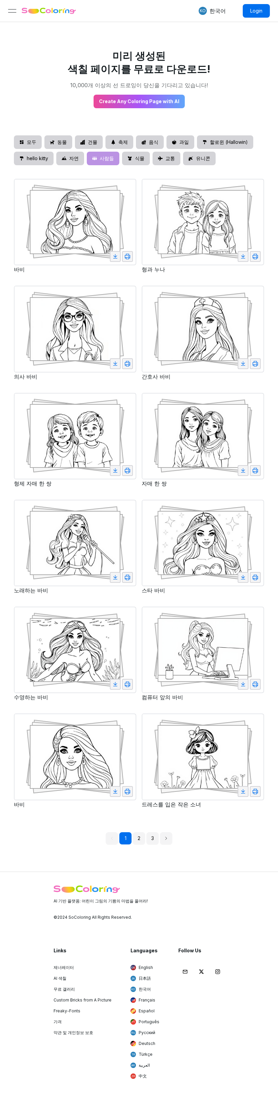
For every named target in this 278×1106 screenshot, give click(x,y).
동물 (62, 142)
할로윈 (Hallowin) (229, 142)
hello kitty (37, 158)
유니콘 (203, 158)
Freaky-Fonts (67, 1010)
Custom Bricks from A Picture (83, 1000)
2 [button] (139, 838)
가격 (58, 1021)
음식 (153, 142)
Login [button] (256, 11)
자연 (74, 158)
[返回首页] (49, 11)
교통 (170, 158)
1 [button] (125, 838)
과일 (184, 142)
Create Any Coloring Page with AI (139, 101)
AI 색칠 (60, 978)
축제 (123, 142)
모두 (31, 142)
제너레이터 (64, 967)
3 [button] (152, 838)
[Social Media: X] (201, 971)
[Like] (115, 256)
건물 (92, 142)
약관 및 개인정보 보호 (73, 1032)
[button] (203, 11)
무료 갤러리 (64, 989)
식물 (139, 158)
